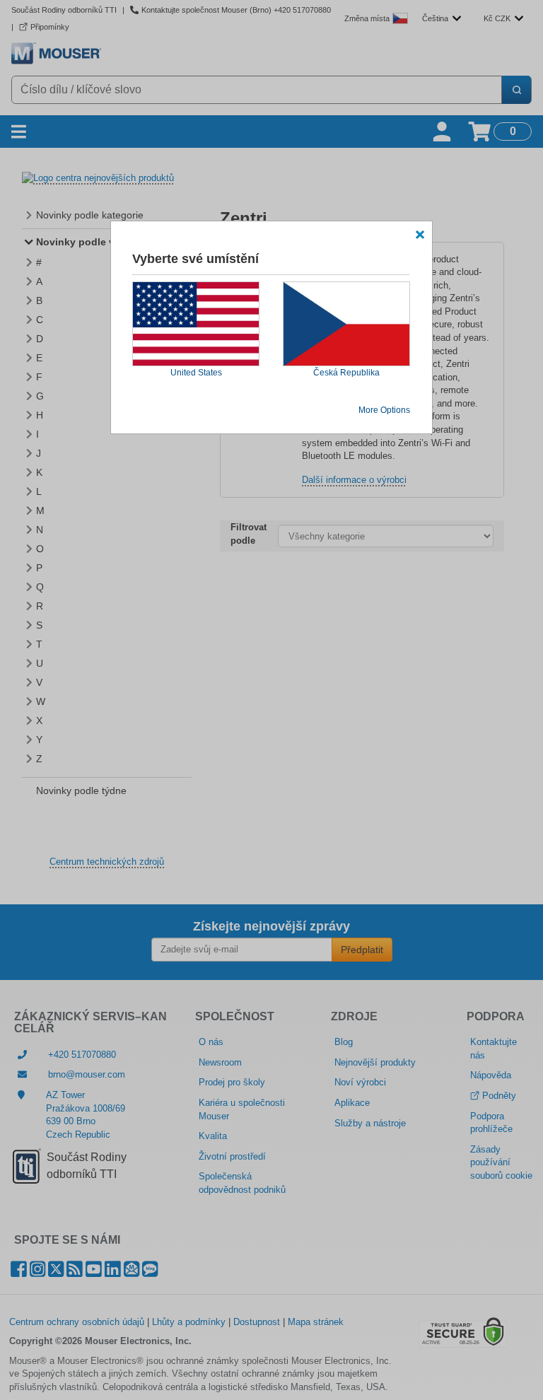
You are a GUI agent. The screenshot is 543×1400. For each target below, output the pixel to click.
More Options (384, 410)
